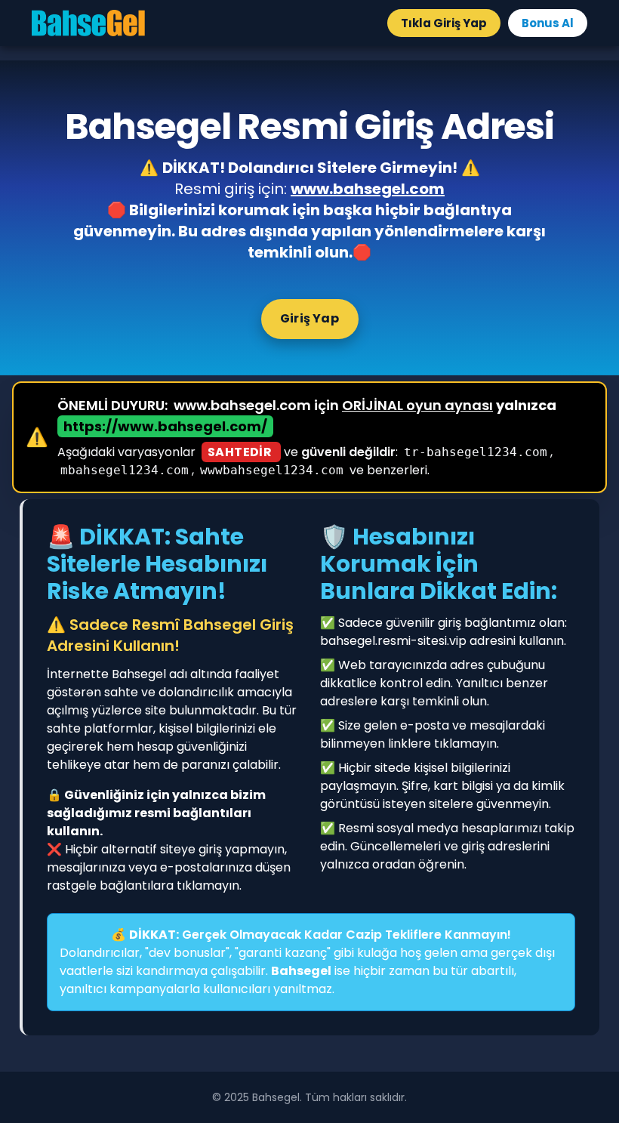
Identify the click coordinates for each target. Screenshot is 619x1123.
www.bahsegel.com (368, 188)
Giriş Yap (309, 318)
